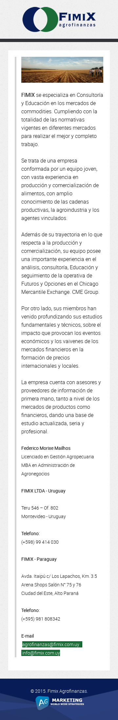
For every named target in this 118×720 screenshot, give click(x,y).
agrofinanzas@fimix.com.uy (51, 644)
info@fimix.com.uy (41, 653)
